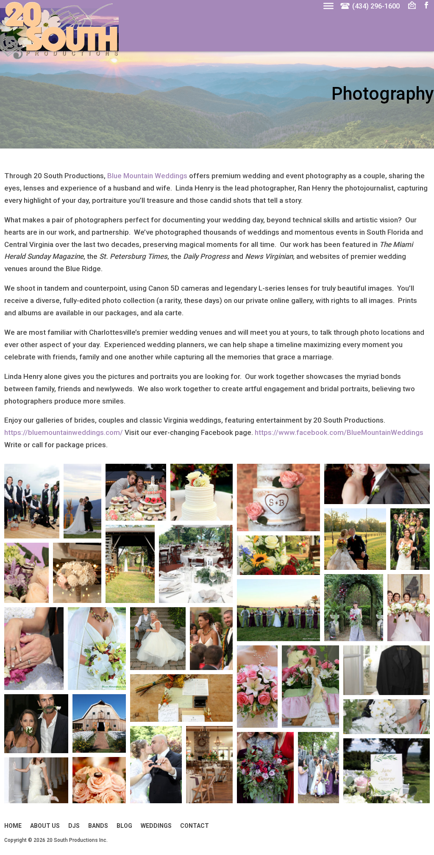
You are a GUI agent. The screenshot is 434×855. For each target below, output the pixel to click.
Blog (124, 825)
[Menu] (328, 5)
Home (13, 825)
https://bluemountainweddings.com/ (63, 432)
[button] (31, 501)
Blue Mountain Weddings (147, 175)
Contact (194, 825)
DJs (74, 825)
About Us (45, 825)
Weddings (156, 825)
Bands (98, 825)
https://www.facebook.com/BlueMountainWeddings (339, 432)
